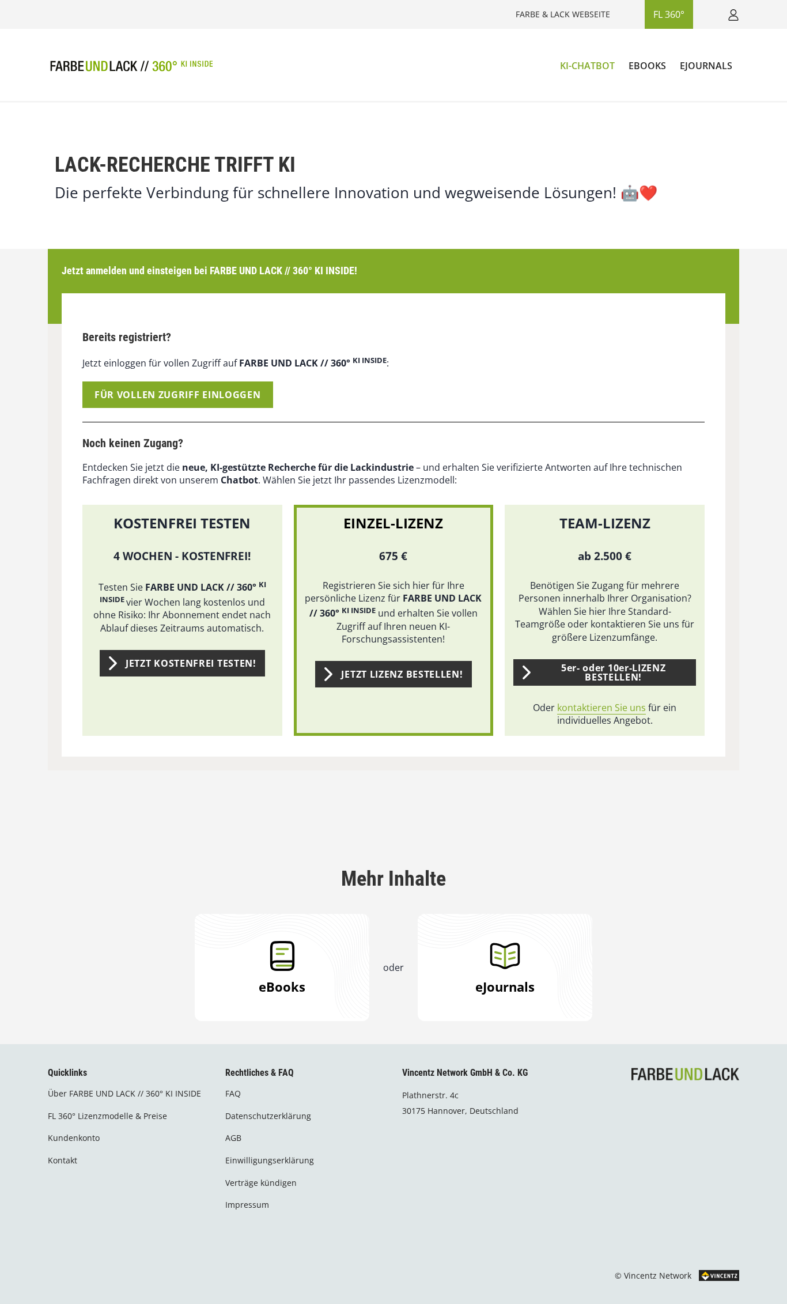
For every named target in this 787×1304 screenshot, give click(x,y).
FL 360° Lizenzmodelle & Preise (107, 1115)
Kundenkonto (74, 1137)
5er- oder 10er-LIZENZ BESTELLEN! (613, 672)
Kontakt (62, 1160)
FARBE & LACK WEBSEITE (563, 14)
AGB (233, 1137)
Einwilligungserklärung (269, 1160)
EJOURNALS (706, 65)
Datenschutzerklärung (268, 1115)
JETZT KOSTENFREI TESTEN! (191, 663)
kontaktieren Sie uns (601, 707)
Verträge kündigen (261, 1182)
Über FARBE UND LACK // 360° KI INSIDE (124, 1093)
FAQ (233, 1093)
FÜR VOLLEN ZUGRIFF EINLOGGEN (177, 394)
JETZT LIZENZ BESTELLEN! (402, 674)
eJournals (505, 986)
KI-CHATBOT (587, 65)
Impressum (247, 1204)
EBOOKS (647, 65)
